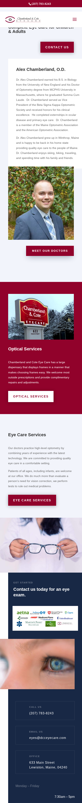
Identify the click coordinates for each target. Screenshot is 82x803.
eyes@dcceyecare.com (47, 738)
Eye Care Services (32, 500)
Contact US (57, 47)
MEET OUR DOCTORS (50, 250)
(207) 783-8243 (41, 713)
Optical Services (31, 396)
